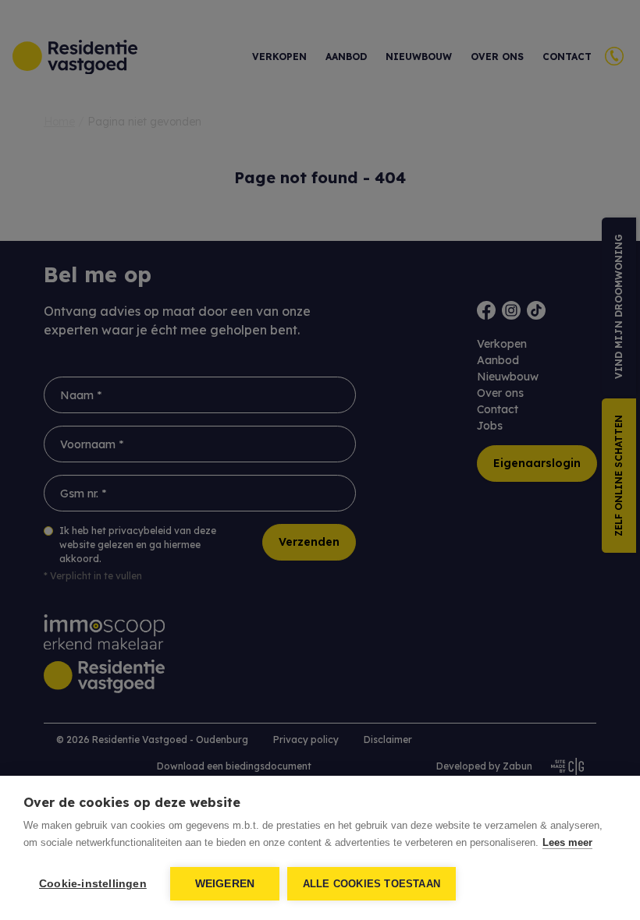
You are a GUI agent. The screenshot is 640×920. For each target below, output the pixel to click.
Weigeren (225, 884)
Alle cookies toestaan (371, 884)
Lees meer (567, 842)
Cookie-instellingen (93, 884)
